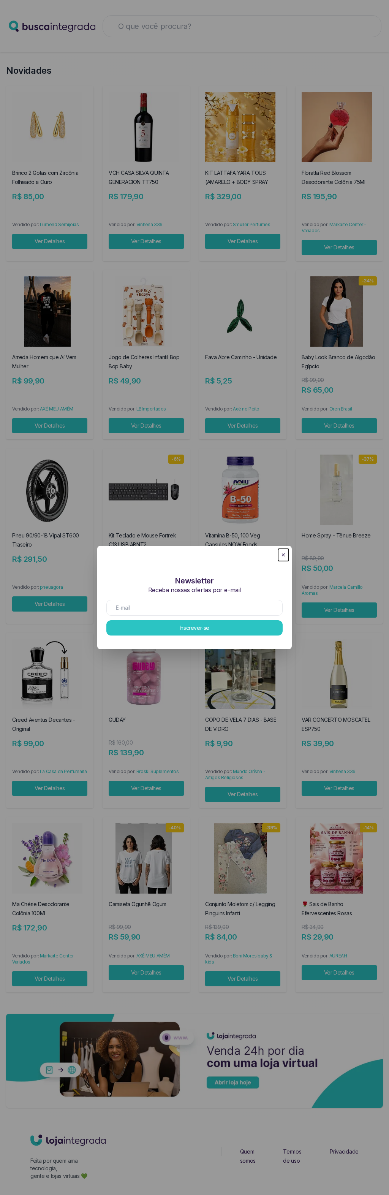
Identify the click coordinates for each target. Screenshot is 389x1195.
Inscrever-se (194, 627)
